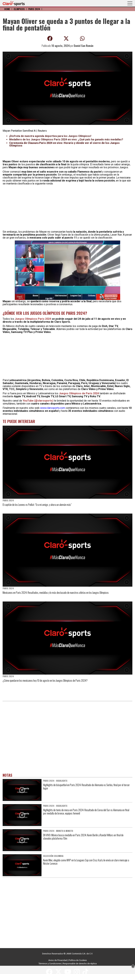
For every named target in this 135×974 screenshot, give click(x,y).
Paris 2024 (34, 9)
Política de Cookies (78, 960)
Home (7, 9)
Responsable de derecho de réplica (80, 963)
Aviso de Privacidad (57, 960)
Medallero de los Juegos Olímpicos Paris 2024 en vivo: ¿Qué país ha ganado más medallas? (66, 139)
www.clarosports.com (52, 407)
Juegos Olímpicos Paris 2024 (33, 318)
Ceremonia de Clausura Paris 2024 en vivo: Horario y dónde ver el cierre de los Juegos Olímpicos (64, 144)
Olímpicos (19, 9)
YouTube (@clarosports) (38, 400)
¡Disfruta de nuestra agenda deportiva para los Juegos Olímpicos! (50, 136)
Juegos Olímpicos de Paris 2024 (79, 393)
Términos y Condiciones (50, 963)
